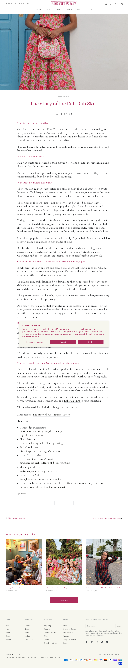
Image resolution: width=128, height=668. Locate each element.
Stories (66, 96)
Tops (27, 629)
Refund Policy (10, 657)
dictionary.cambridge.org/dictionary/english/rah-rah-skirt (41, 433)
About (8, 639)
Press (65, 643)
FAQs (46, 636)
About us (66, 625)
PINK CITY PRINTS (16, 654)
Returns (47, 629)
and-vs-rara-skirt (55, 487)
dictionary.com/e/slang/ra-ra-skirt (39, 471)
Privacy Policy (32, 336)
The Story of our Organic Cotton (51, 414)
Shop (8, 632)
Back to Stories (65, 503)
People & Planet (69, 639)
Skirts (27, 632)
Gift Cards (29, 639)
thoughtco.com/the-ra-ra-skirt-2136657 (42, 479)
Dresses (28, 625)
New (7, 629)
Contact (47, 639)
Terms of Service (32, 657)
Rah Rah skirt (72, 400)
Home (60, 96)
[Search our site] (106, 4)
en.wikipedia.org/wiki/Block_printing (41, 443)
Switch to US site (51, 643)
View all (64, 600)
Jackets (27, 636)
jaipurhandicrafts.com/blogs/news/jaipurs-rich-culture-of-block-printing (45, 460)
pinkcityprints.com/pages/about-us (40, 451)
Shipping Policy (43, 657)
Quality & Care (50, 632)
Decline (91, 342)
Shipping (47, 625)
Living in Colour (69, 629)
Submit (118, 626)
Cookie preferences (55, 657)
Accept (63, 342)
